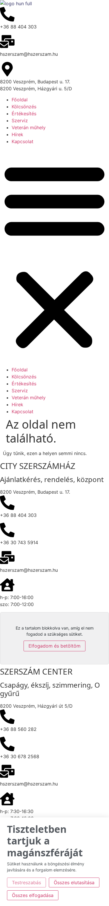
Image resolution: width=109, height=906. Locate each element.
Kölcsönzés (24, 106)
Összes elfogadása (32, 895)
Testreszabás (26, 882)
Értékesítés (24, 113)
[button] (54, 255)
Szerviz (20, 120)
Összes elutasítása (74, 882)
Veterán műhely (29, 127)
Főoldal (20, 100)
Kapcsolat (22, 141)
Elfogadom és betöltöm (54, 646)
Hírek (17, 134)
